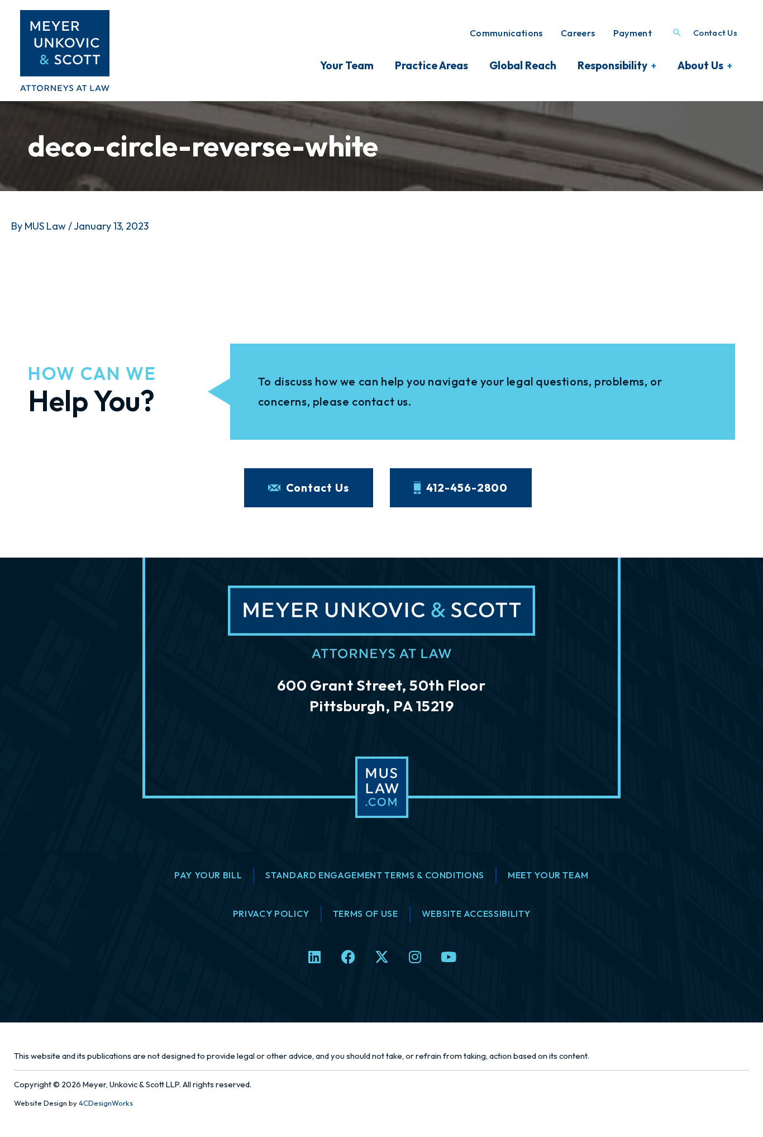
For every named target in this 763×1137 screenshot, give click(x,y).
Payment (632, 33)
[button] (677, 33)
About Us (700, 65)
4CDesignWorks (106, 1102)
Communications (506, 33)
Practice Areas (431, 65)
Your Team (347, 65)
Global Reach (522, 65)
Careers (578, 33)
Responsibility (612, 65)
